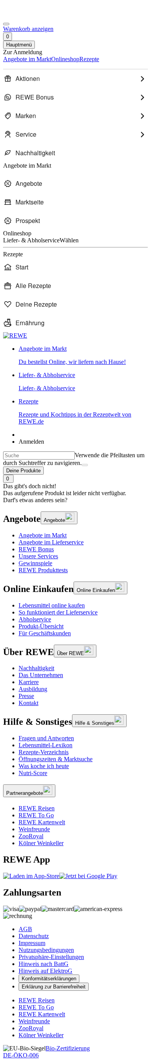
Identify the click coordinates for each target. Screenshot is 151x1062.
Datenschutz (34, 936)
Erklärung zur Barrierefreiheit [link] (54, 987)
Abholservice (35, 619)
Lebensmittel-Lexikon (45, 745)
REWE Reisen (37, 808)
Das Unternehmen (41, 675)
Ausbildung (33, 689)
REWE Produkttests (43, 570)
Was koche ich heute (44, 766)
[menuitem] (75, 78)
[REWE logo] (15, 335)
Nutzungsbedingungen (46, 950)
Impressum (32, 943)
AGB (25, 929)
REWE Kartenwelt (42, 822)
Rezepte (75, 411)
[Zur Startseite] (29, 15)
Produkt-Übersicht (41, 626)
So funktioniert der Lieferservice (58, 612)
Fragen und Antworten (46, 738)
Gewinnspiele (35, 563)
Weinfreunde (34, 829)
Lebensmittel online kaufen (52, 605)
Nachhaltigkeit (36, 668)
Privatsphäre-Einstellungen (51, 957)
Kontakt (28, 703)
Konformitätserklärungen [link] (49, 978)
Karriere (29, 682)
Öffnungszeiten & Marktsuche (56, 759)
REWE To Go (36, 815)
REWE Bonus (36, 549)
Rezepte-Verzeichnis (44, 752)
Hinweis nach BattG (44, 964)
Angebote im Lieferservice (51, 542)
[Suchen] (85, 465)
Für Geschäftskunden (45, 633)
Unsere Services (38, 556)
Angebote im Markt (43, 535)
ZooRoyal (31, 836)
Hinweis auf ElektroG (45, 971)
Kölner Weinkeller (41, 843)
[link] (83, 355)
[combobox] (39, 455)
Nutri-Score (33, 773)
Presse (26, 696)
